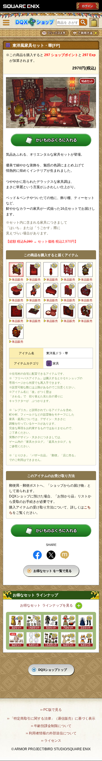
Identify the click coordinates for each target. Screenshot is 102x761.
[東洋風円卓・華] (16, 290)
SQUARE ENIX (21, 6)
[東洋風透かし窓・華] (68, 311)
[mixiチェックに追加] (64, 554)
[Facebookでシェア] (37, 554)
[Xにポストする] (51, 554)
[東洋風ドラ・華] (16, 269)
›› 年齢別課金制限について (51, 726)
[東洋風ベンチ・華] (50, 290)
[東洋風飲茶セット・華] (50, 311)
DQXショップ (35, 22)
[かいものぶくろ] (94, 22)
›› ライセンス (51, 741)
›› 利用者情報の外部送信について (51, 733)
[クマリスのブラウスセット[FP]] (85, 622)
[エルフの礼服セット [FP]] (16, 622)
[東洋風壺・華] (85, 269)
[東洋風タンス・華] (68, 290)
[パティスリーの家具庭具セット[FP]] (34, 622)
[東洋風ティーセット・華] (33, 311)
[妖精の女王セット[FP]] (68, 639)
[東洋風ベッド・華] (33, 269)
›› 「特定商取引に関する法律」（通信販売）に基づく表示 (51, 718)
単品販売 (17, 279)
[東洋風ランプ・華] (50, 269)
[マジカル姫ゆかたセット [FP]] (85, 639)
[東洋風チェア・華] (33, 290)
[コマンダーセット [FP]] (51, 622)
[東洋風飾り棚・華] (85, 290)
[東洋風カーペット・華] (16, 311)
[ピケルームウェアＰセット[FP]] (16, 639)
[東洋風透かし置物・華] (85, 311)
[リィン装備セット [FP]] (68, 622)
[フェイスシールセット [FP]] (34, 639)
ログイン (87, 6)
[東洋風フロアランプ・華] (16, 331)
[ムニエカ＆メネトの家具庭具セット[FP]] (51, 639)
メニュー (6, 22)
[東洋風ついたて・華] (68, 269)
